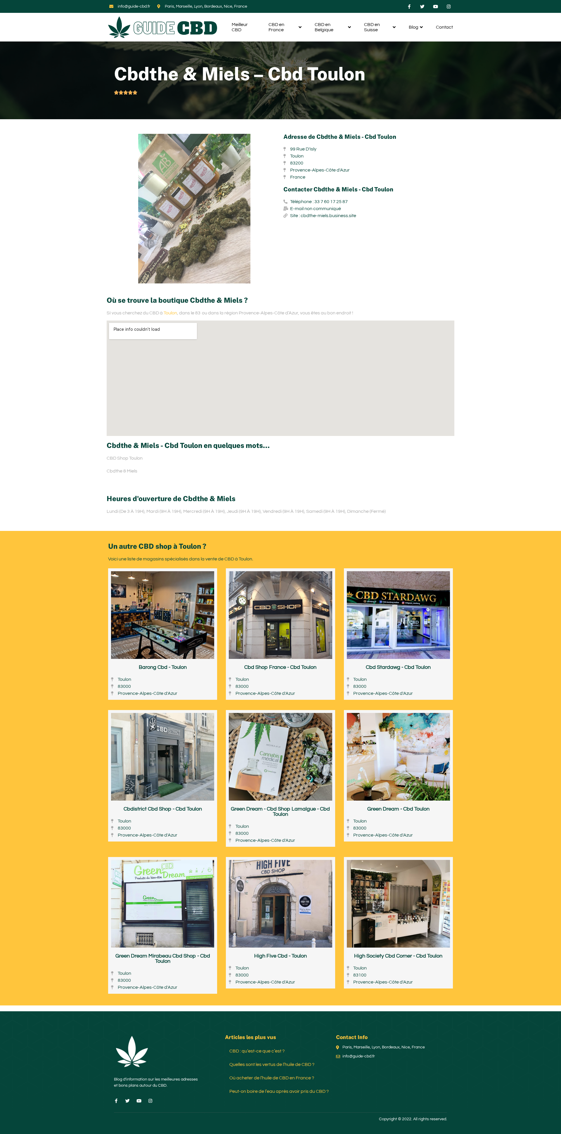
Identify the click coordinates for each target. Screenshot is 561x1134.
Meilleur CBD (240, 27)
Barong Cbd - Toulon (163, 667)
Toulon (170, 313)
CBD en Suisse (372, 27)
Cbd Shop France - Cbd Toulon (280, 667)
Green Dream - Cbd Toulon (398, 809)
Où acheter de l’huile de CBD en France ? (271, 1078)
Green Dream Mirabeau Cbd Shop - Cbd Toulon (162, 958)
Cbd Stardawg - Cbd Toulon (398, 667)
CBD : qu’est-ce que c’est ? (257, 1051)
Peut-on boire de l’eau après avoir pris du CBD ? (279, 1091)
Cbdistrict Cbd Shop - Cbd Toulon (163, 809)
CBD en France (276, 27)
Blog (413, 27)
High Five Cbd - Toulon (280, 956)
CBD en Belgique (324, 27)
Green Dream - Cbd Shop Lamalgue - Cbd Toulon (280, 811)
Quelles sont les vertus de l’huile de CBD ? (271, 1064)
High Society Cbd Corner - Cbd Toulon (398, 956)
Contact (444, 27)
